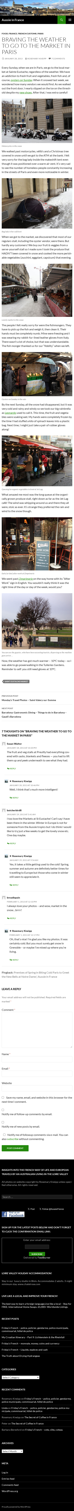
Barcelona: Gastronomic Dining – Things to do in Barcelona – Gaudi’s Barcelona (34, 712)
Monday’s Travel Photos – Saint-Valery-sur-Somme (29, 698)
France (13, 33)
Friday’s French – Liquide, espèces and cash (25, 1349)
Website (7, 1083)
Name (6, 1054)
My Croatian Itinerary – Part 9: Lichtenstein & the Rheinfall (33, 1337)
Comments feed (10, 1484)
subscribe (12, 1138)
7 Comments (58, 58)
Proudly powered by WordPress (16, 1506)
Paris (41, 33)
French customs (27, 33)
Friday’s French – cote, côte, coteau (44, 1429)
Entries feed (8, 1478)
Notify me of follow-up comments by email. (27, 1114)
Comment (8, 1009)
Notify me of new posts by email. (21, 1126)
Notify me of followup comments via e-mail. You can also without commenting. (35, 1136)
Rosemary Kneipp (36, 58)
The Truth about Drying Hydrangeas (21, 1355)
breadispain (13, 897)
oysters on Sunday (21, 80)
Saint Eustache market (16, 681)
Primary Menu (70, 20)
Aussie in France (13, 20)
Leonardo (10, 412)
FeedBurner (44, 1257)
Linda (5, 1407)
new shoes (25, 92)
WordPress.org (10, 1491)
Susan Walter (14, 743)
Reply (13, 768)
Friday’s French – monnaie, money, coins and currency (30, 1343)
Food (5, 33)
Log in (5, 1472)
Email (6, 1068)
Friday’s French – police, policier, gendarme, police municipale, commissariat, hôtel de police (36, 1400)
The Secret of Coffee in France (40, 1417)
